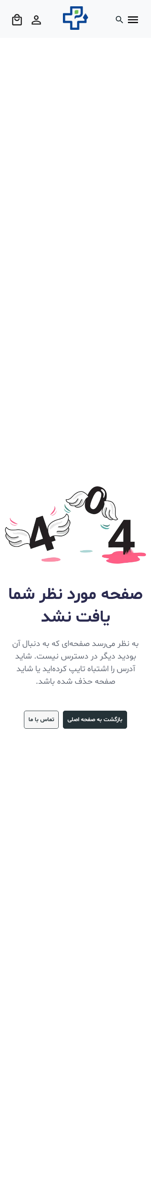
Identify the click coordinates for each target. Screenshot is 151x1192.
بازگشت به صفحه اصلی (95, 720)
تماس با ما (41, 720)
